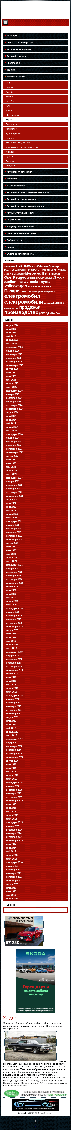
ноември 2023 (13, 445)
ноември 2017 (13, 706)
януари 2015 (12, 826)
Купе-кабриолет (14, 133)
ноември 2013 (13, 873)
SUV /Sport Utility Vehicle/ (18, 143)
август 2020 (12, 586)
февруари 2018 (14, 695)
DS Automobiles (20, 270)
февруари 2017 (14, 739)
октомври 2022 (14, 492)
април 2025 (12, 383)
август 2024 (12, 412)
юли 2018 (11, 677)
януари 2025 (12, 394)
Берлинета (11, 124)
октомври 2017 (14, 710)
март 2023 (11, 474)
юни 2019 (11, 637)
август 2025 (12, 369)
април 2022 (12, 514)
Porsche (32, 278)
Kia (11, 273)
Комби (9, 110)
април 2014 (12, 855)
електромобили (23, 302)
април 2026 (12, 340)
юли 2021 (11, 546)
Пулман (9, 156)
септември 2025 (14, 365)
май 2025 (11, 380)
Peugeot (20, 277)
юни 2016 (11, 768)
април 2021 (12, 557)
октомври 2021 (14, 536)
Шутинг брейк (12, 115)
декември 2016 (14, 746)
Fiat (30, 269)
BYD (34, 266)
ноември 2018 (13, 662)
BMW (27, 266)
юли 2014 (11, 844)
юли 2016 (11, 764)
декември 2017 (14, 702)
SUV (25, 282)
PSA (39, 278)
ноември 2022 (13, 488)
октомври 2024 (14, 405)
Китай (47, 286)
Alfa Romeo (9, 267)
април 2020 (12, 601)
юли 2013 (11, 888)
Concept (54, 266)
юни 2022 (11, 507)
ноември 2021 (13, 532)
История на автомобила (19, 49)
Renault (48, 277)
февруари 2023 (14, 478)
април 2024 (12, 427)
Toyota (44, 282)
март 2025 (11, 387)
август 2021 (12, 543)
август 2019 (12, 630)
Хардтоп (10, 119)
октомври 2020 (14, 579)
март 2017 (11, 735)
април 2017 (12, 731)
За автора (12, 35)
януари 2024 (12, 438)
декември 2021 (14, 528)
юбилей (55, 313)
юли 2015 (11, 804)
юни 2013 (11, 891)
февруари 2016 (14, 782)
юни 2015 (11, 808)
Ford (36, 269)
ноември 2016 (13, 750)
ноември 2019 (13, 619)
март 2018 (11, 691)
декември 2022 (14, 485)
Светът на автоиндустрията (21, 42)
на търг (15, 308)
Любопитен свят (15, 240)
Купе (8, 106)
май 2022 (11, 510)
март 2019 (11, 648)
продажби (29, 307)
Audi (19, 266)
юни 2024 (11, 419)
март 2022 (11, 517)
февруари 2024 (14, 434)
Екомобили (12, 179)
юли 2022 (11, 503)
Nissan (55, 273)
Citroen (42, 266)
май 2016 (11, 771)
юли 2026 (11, 329)
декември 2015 (14, 790)
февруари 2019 (14, 652)
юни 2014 (11, 848)
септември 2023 (14, 452)
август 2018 (12, 673)
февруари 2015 (14, 822)
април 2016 (12, 775)
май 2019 (11, 641)
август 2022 (12, 499)
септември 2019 (14, 626)
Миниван (10, 152)
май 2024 (11, 423)
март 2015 (11, 819)
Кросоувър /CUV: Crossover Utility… (23, 147)
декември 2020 (14, 572)
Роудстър (10, 138)
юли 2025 (11, 372)
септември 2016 (14, 757)
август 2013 (12, 884)
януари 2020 (12, 612)
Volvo (30, 286)
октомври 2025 (14, 361)
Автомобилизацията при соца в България (28, 192)
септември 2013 (14, 880)
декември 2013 (14, 869)
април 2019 (12, 644)
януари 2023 (12, 481)
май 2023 (11, 467)
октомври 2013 (14, 877)
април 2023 (12, 470)
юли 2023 (11, 459)
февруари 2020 (14, 608)
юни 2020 (11, 594)
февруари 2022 (14, 521)
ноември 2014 (13, 833)
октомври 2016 (14, 753)
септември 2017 (14, 713)
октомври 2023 (14, 449)
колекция (48, 303)
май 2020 (11, 597)
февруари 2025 (14, 390)
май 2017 (11, 728)
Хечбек (9, 96)
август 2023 (12, 456)
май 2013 (11, 895)
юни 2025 (11, 376)
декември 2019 (14, 615)
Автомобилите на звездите (20, 213)
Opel (8, 277)
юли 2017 (11, 721)
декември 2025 (14, 354)
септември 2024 (14, 409)
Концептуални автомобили (20, 226)
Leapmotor (19, 274)
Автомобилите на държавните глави (25, 206)
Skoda (59, 277)
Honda (43, 270)
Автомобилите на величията (21, 199)
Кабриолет (11, 129)
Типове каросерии (16, 76)
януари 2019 (12, 655)
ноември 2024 (13, 401)
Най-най (11, 247)
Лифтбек (10, 92)
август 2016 (12, 760)
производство (21, 312)
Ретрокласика (14, 220)
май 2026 (11, 336)
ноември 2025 (13, 358)
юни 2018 (11, 681)
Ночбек (9, 87)
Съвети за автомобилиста (20, 254)
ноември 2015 (13, 793)
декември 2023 (14, 441)
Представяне (13, 63)
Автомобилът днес (16, 56)
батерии (37, 291)
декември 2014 (14, 829)
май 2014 (11, 851)
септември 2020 (14, 583)
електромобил (22, 296)
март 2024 (11, 430)
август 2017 (12, 717)
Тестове (11, 70)
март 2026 (11, 343)
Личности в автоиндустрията (21, 233)
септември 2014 (14, 840)
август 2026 (12, 325)
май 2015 (11, 811)
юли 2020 (11, 590)
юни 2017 (11, 724)
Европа (38, 286)
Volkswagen (15, 286)
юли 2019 (11, 633)
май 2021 (11, 554)
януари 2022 (12, 525)
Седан (9, 83)
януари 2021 (12, 568)
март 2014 (11, 858)
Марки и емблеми (16, 185)
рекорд (44, 313)
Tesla (33, 282)
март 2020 (11, 604)
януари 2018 (12, 699)
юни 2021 (11, 550)
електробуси (48, 291)
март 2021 (11, 561)
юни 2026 (11, 332)
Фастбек (10, 101)
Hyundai (61, 269)
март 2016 (11, 779)
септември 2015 (14, 800)
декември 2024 (14, 398)
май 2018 (11, 684)
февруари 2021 (14, 565)
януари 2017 (12, 742)
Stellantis (12, 282)
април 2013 (12, 898)
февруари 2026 (14, 347)
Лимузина (11, 166)
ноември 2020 (13, 575)
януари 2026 (12, 351)
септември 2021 (14, 539)
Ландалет (11, 161)
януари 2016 (12, 786)
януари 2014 (12, 866)
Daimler (7, 270)
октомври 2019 (14, 623)
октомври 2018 (14, 666)
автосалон (26, 291)
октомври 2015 (14, 797)
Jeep (6, 274)
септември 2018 (14, 670)
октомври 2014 (14, 837)
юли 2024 (11, 416)
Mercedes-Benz (37, 273)
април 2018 (12, 688)
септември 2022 (14, 496)
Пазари (11, 290)
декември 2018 (14, 659)
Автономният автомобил (19, 172)
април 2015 (12, 815)
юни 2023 (11, 463)
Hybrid (51, 269)
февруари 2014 (14, 862)
